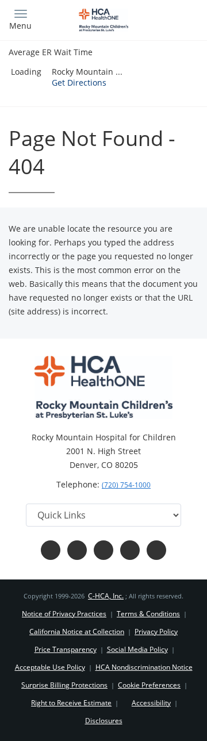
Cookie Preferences (149, 685)
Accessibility (151, 703)
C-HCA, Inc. (106, 596)
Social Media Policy (137, 649)
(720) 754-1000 (126, 485)
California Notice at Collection (76, 631)
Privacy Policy (156, 631)
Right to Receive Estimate (71, 703)
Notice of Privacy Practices (64, 614)
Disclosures (103, 720)
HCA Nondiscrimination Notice (144, 667)
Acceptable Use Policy (50, 667)
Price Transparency (65, 649)
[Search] (175, 18)
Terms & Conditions (148, 614)
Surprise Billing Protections (64, 685)
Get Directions (79, 82)
